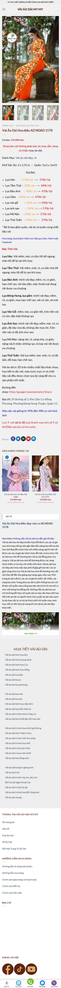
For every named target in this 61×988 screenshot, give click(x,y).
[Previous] (6, 59)
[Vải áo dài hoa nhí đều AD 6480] (15, 473)
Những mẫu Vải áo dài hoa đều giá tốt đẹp (33, 538)
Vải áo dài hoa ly (13, 679)
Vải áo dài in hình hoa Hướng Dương (23, 728)
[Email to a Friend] (23, 438)
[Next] (54, 59)
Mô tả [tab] (9, 516)
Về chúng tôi (8, 822)
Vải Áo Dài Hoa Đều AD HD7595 (45, 495)
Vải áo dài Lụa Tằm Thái (27, 125)
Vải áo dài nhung (13, 797)
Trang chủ (7, 125)
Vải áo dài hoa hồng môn (17, 758)
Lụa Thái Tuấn (13, 219)
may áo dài (35, 150)
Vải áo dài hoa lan (13, 698)
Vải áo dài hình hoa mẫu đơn (19, 703)
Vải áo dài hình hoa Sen (16, 654)
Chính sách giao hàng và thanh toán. (19, 879)
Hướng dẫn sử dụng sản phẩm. (17, 866)
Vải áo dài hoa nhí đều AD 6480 (15, 495)
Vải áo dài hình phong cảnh (18, 659)
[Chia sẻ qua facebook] (13, 438)
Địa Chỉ (6, 986)
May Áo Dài (8, 835)
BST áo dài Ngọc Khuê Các (17, 782)
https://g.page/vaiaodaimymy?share (30, 391)
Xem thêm (29, 633)
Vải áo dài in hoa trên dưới (18, 753)
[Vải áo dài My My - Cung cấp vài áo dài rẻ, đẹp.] (30, 9)
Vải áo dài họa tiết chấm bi (18, 709)
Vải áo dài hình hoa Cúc (16, 664)
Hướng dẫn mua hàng (13, 872)
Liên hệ (5, 828)
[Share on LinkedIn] (33, 438)
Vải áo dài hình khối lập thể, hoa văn (22, 718)
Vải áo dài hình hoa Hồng (17, 669)
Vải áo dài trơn (12, 772)
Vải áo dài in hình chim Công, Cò (20, 714)
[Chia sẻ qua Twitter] (18, 438)
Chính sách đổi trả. (11, 886)
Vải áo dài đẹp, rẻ (26, 157)
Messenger (42, 986)
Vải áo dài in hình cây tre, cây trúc (21, 777)
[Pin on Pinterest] (28, 438)
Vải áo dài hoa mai (14, 693)
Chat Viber (54, 986)
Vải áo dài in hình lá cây (16, 787)
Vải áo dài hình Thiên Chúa (18, 733)
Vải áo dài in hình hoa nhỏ (17, 743)
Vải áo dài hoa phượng (16, 684)
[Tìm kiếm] (56, 9)
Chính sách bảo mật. (12, 892)
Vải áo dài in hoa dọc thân (17, 748)
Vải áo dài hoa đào (14, 674)
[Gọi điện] (30, 982)
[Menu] (4, 9)
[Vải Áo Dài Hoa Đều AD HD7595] (45, 473)
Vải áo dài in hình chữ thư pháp (20, 738)
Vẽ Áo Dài (7, 842)
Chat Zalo (18, 986)
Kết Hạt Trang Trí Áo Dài (14, 848)
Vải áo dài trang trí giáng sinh (19, 767)
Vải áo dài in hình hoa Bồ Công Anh (22, 792)
